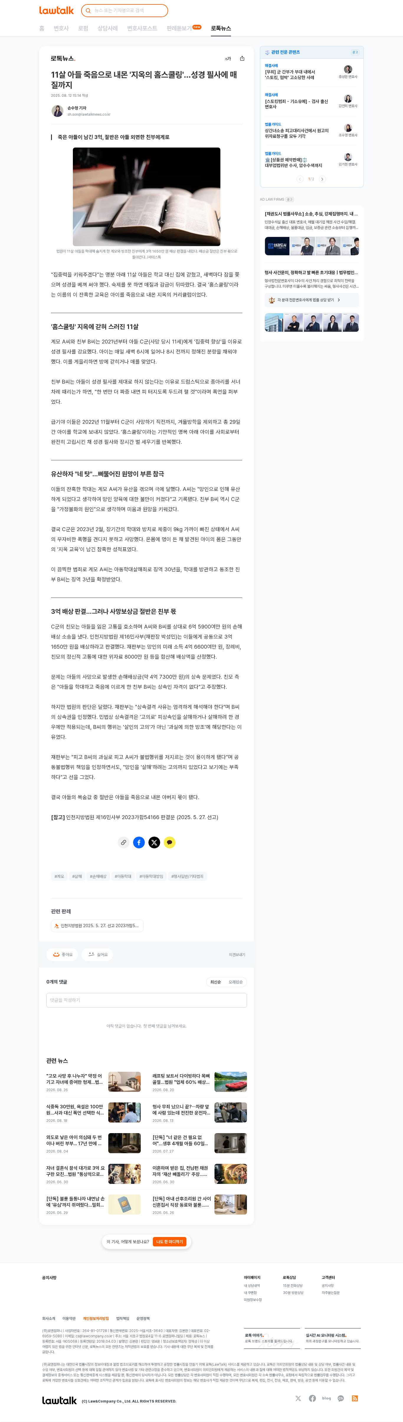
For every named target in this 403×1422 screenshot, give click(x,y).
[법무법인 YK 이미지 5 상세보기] (352, 322)
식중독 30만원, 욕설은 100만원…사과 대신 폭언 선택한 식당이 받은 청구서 (75, 1110)
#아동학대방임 (151, 876)
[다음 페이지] (322, 179)
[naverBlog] (326, 1398)
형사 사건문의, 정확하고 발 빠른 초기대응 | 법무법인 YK (309, 273)
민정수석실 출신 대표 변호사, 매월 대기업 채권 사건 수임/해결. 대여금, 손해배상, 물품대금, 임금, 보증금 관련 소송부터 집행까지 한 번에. (312, 225)
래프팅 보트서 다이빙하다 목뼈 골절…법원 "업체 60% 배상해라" (181, 1079)
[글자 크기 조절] (228, 58)
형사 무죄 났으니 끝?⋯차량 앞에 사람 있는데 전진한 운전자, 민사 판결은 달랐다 (181, 1110)
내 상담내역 (252, 1286)
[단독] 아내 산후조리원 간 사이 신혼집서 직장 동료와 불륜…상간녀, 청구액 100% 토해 (182, 1202)
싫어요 (102, 954)
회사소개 (48, 1318)
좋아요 (67, 954)
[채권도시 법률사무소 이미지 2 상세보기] (302, 246)
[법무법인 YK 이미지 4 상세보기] (332, 322)
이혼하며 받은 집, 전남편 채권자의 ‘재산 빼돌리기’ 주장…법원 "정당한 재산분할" (180, 1171)
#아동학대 (123, 876)
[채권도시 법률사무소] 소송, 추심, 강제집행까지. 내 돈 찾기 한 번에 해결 (311, 214)
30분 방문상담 (293, 1293)
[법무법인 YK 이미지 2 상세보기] (293, 322)
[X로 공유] (154, 842)
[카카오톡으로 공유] (170, 842)
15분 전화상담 (292, 1286)
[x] (298, 1398)
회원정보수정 (253, 1300)
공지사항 (328, 1286)
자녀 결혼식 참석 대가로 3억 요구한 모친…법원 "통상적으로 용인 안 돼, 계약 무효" (75, 1171)
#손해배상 (98, 876)
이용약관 (69, 1318)
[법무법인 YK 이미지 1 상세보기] (274, 322)
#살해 (77, 876)
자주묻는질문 (331, 1293)
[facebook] (312, 1398)
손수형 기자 (77, 108)
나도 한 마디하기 (169, 1241)
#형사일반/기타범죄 (187, 876)
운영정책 (143, 1318)
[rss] (355, 1398)
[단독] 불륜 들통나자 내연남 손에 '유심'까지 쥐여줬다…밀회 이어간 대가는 (75, 1202)
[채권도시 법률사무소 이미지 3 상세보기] (328, 246)
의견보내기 (237, 955)
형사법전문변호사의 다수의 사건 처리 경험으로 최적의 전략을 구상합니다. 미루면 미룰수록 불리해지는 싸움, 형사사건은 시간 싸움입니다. (310, 284)
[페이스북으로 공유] (139, 842)
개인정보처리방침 (96, 1318)
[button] (97, 925)
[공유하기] (242, 58)
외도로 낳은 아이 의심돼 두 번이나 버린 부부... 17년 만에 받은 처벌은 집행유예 (74, 1141)
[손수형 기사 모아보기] (57, 110)
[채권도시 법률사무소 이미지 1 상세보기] (277, 246)
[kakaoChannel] (341, 1398)
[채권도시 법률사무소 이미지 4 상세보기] (353, 246)
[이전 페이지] (300, 179)
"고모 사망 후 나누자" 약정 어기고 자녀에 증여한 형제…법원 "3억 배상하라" (74, 1079)
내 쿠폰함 (250, 1293)
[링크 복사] (124, 842)
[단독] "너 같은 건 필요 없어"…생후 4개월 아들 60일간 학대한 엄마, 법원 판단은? (181, 1141)
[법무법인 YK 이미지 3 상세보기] (313, 322)
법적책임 (122, 1318)
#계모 (59, 876)
